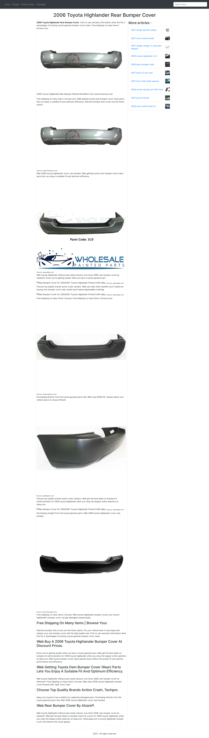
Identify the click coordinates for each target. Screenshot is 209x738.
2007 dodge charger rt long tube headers (146, 47)
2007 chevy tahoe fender (142, 38)
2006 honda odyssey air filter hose (147, 89)
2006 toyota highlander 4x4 (144, 56)
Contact (15, 4)
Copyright (40, 4)
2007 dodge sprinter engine (144, 30)
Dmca (7, 4)
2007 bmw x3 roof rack (142, 73)
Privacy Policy (27, 4)
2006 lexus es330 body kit (143, 106)
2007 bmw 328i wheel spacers (145, 81)
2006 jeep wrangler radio (142, 64)
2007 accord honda (140, 98)
